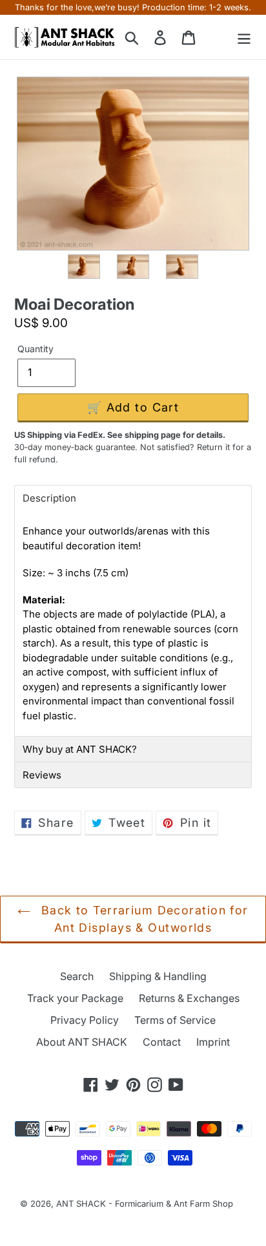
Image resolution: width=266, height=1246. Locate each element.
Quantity (35, 348)
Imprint (213, 1041)
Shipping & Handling (158, 976)
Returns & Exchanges (189, 998)
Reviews (42, 775)
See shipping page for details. (166, 435)
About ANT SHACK (81, 1041)
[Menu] (244, 37)
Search (77, 976)
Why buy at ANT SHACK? (80, 749)
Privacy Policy (84, 1020)
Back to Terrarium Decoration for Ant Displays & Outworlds (143, 918)
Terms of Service (175, 1020)
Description (49, 498)
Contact (162, 1041)
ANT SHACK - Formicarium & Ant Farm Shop (144, 1203)
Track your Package (75, 998)
